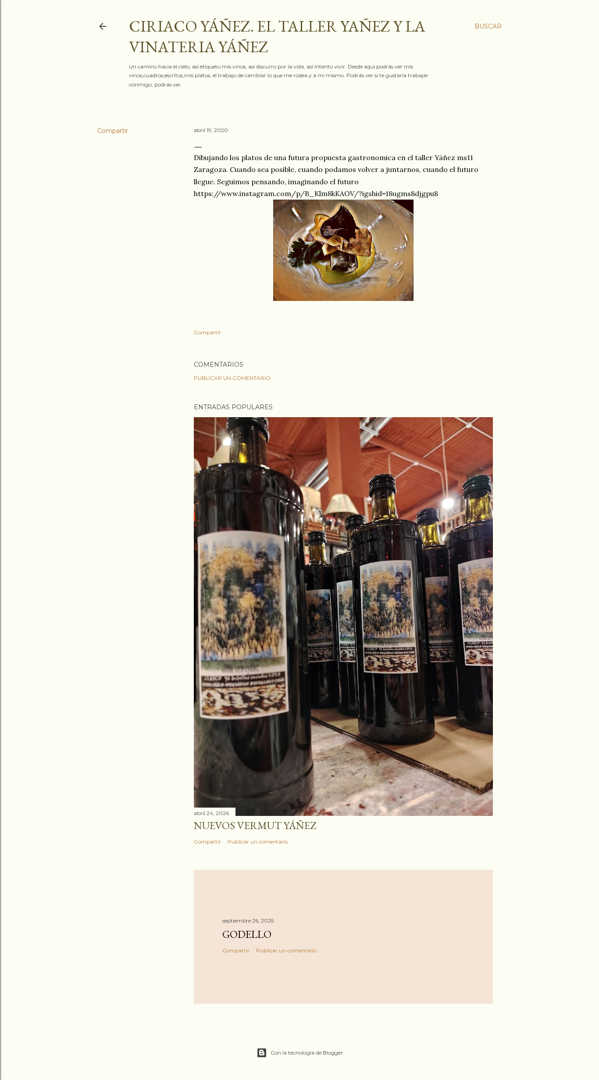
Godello (246, 934)
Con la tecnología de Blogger (307, 1052)
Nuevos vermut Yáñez (255, 825)
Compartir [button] (112, 131)
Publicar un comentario (232, 378)
